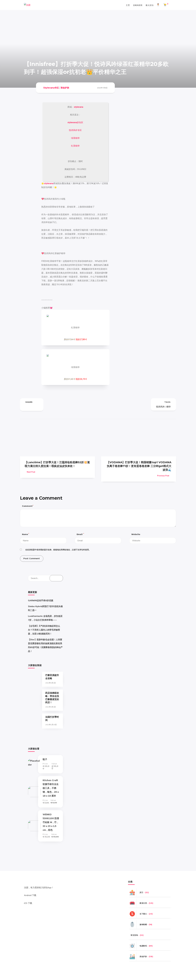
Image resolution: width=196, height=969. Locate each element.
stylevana (78, 107)
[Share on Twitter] (32, 406)
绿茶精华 (75, 138)
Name (25, 534)
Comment (27, 506)
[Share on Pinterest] (37, 406)
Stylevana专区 (51, 87)
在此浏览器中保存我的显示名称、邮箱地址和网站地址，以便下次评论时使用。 (58, 549)
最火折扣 (150, 5)
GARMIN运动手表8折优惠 (40, 600)
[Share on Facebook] (26, 406)
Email (80, 534)
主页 (128, 5)
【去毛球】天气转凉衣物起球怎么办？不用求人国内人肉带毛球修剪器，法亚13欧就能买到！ (44, 630)
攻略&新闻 (137, 5)
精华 (168, 406)
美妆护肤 (65, 87)
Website (135, 534)
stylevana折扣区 (75, 122)
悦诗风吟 (160, 406)
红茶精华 (75, 146)
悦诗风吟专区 (75, 130)
